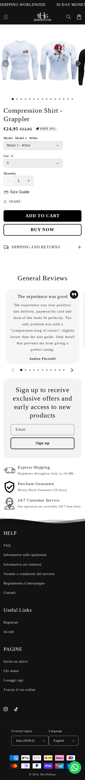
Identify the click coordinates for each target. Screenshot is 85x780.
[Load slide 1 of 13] (64, 99)
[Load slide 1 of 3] (21, 99)
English (59, 740)
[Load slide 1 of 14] (68, 99)
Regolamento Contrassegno (24, 583)
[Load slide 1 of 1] (13, 99)
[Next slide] (71, 370)
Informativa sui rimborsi (23, 564)
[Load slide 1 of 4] (25, 99)
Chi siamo (11, 671)
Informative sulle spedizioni (25, 555)
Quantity (10, 173)
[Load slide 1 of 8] (42, 99)
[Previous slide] (13, 370)
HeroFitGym (48, 774)
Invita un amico (16, 661)
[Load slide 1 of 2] (17, 99)
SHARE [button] (15, 201)
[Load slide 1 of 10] (51, 99)
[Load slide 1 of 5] (30, 99)
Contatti (10, 593)
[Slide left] (5, 63)
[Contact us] (74, 767)
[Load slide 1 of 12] (59, 99)
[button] (6, 17)
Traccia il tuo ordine (19, 690)
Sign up (43, 443)
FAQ (7, 545)
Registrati (11, 622)
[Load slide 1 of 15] (72, 99)
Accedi (9, 632)
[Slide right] (79, 63)
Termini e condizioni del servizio (29, 574)
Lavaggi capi (13, 680)
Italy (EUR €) (25, 740)
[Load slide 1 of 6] (34, 99)
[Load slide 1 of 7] (38, 99)
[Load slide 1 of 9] (47, 99)
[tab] (21, 370)
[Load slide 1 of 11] (55, 99)
